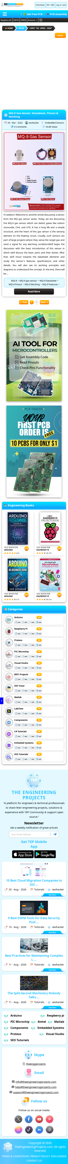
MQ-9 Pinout (15, 284)
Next (43, 302)
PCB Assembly (58, 14)
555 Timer (19, 685)
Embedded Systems (50, 1028)
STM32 (23, 20)
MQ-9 (14, 280)
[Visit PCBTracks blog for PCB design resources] (34, 496)
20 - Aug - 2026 (17, 889)
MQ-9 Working (32, 284)
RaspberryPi (6, 20)
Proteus (18, 640)
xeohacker (34, 122)
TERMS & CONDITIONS (15, 1156)
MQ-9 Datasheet (48, 280)
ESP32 (16, 20)
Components (21, 720)
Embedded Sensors (54, 122)
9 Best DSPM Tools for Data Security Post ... (34, 920)
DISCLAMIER (58, 1156)
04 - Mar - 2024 (15, 122)
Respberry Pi (21, 628)
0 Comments (20, 126)
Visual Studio (21, 663)
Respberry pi (55, 1015)
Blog (21, 28)
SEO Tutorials (21, 754)
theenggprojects (36, 1064)
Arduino (31, 20)
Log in (58, 5)
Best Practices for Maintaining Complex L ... (34, 958)
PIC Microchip (21, 651)
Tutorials (39, 889)
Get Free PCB (34, 14)
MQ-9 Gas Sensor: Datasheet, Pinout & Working (33, 114)
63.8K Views (51, 126)
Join (64, 5)
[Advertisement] (34, 72)
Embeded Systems (23, 742)
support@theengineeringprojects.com (36, 1092)
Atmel (42, 1022)
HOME (10, 28)
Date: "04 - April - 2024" (41, 28)
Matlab (18, 697)
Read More (34, 291)
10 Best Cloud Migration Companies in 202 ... (34, 882)
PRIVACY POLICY (40, 1156)
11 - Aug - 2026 (17, 964)
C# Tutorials (20, 731)
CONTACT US (34, 1160)
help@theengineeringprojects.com (35, 1087)
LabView (18, 708)
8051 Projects (21, 674)
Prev (24, 302)
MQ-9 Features (50, 284)
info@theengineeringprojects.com (36, 1081)
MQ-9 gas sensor (28, 280)
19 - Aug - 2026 (17, 927)
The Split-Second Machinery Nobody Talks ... (34, 995)
